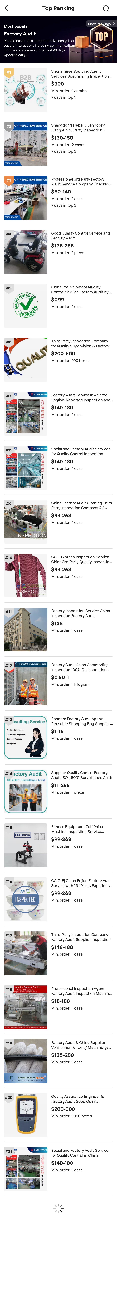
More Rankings (99, 24)
